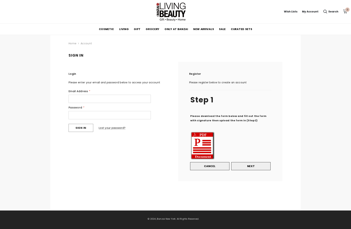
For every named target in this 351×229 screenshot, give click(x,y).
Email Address (79, 91)
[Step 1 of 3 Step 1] (230, 89)
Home (72, 43)
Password (76, 107)
